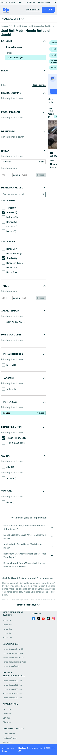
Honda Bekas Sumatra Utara (14, 662)
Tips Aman (7, 742)
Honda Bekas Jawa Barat (13, 653)
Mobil (13, 26)
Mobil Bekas (22, 26)
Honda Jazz (8, 633)
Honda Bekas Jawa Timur (13, 658)
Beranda (4, 26)
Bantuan (5, 749)
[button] (7, 2)
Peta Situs (7, 709)
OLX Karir (6, 718)
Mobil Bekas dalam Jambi (39, 26)
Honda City (7, 638)
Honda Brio (7, 629)
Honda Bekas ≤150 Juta (12, 685)
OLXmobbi (7, 714)
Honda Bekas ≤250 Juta (12, 694)
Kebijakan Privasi (10, 738)
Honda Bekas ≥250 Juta (12, 698)
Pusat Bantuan (9, 734)
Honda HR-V (8, 625)
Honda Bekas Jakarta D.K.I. (14, 649)
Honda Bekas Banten (11, 666)
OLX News (7, 722)
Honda (54, 26)
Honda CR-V (8, 620)
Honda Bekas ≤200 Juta (12, 689)
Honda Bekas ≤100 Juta (12, 681)
